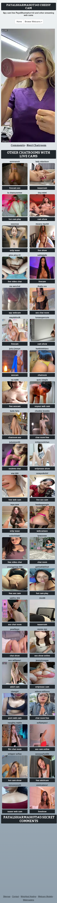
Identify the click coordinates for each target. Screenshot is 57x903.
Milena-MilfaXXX (42, 691)
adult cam (14, 686)
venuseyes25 (15, 785)
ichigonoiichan (42, 442)
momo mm (42, 629)
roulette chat (15, 468)
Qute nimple (42, 379)
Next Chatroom (36, 145)
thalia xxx (42, 286)
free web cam (15, 499)
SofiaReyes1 (42, 722)
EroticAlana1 (42, 785)
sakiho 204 (15, 598)
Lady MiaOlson (42, 161)
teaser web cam (14, 811)
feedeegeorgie (42, 504)
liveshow (42, 811)
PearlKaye (14, 629)
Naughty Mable (15, 722)
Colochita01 (14, 535)
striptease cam (42, 686)
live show (42, 250)
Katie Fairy (14, 410)
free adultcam (42, 780)
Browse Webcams (33, 21)
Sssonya (15, 223)
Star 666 (15, 473)
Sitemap (6, 896)
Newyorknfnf (42, 473)
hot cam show (14, 780)
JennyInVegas (42, 660)
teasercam (42, 188)
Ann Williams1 (14, 660)
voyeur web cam (42, 406)
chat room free (42, 437)
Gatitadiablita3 (42, 566)
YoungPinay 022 (14, 566)
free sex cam (15, 593)
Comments (18, 145)
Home (19, 21)
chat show (15, 655)
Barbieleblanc (42, 348)
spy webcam (15, 312)
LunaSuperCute (42, 317)
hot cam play (15, 219)
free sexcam (14, 406)
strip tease (15, 250)
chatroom (42, 375)
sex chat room (42, 312)
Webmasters (28, 899)
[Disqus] (28, 859)
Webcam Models (45, 896)
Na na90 (15, 379)
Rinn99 (42, 598)
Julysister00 (14, 442)
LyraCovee (42, 535)
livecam (42, 281)
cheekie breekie (42, 410)
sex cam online (42, 749)
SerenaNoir (15, 161)
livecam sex (14, 188)
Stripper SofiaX (15, 753)
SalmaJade (42, 255)
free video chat (15, 562)
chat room (42, 562)
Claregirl (15, 691)
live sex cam (42, 499)
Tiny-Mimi (42, 192)
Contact (15, 896)
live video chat (15, 281)
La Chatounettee (14, 192)
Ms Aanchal (14, 286)
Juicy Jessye (14, 348)
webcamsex (42, 530)
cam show (42, 219)
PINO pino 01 (15, 255)
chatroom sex (14, 437)
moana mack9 (42, 223)
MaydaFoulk (14, 317)
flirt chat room (14, 749)
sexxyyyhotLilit (42, 753)
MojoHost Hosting (28, 896)
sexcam (14, 375)
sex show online (42, 655)
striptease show (42, 468)
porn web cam (14, 717)
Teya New (15, 504)
